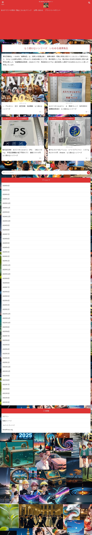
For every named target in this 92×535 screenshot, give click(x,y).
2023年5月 (6, 296)
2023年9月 (6, 278)
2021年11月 (6, 371)
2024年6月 (6, 239)
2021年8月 (6, 380)
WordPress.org (8, 430)
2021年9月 (6, 376)
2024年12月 (6, 216)
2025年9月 (6, 212)
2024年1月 (6, 261)
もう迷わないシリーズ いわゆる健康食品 (25, 42)
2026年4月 (6, 194)
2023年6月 (6, 292)
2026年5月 (6, 190)
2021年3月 (6, 402)
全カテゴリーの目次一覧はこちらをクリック (16, 10)
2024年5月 (6, 243)
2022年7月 (6, 336)
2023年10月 (6, 274)
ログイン (6, 416)
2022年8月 (6, 331)
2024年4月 (6, 247)
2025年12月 (6, 203)
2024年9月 (6, 225)
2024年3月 (6, 252)
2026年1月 (6, 199)
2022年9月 (6, 327)
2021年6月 (6, 389)
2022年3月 (6, 353)
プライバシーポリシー (52, 10)
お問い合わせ (38, 10)
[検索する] (88, 172)
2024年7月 (6, 234)
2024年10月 (6, 221)
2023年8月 (6, 283)
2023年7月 (6, 287)
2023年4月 (6, 300)
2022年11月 (6, 318)
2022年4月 (6, 349)
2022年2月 (6, 358)
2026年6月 (6, 185)
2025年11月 (6, 208)
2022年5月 (6, 345)
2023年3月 (6, 305)
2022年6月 (6, 340)
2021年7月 (6, 384)
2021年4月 (6, 398)
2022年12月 (6, 314)
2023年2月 (6, 309)
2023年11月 (6, 269)
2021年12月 (6, 367)
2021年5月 (6, 393)
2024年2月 (6, 256)
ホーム (6, 42)
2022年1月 (6, 362)
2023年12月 (6, 265)
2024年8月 (6, 230)
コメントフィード (9, 425)
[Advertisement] (46, 25)
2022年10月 (6, 323)
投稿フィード (7, 421)
